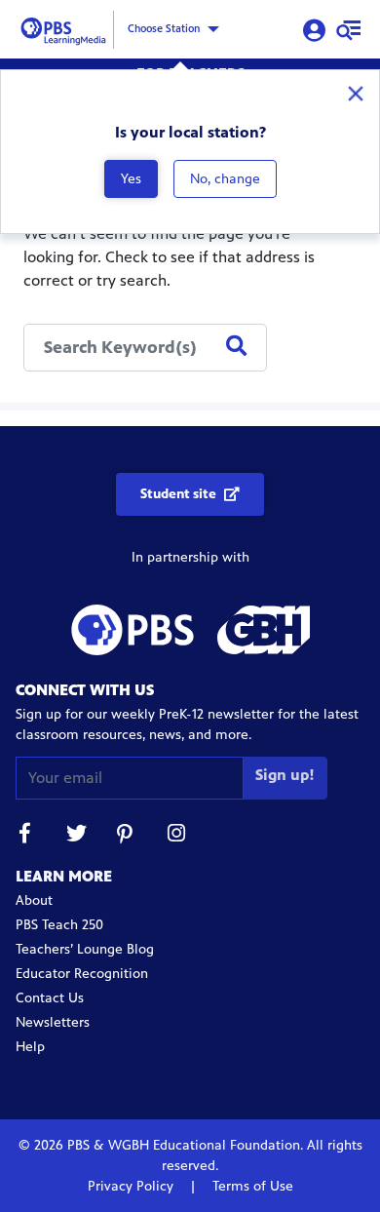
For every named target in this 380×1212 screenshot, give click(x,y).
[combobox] (145, 347)
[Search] (236, 347)
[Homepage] (66, 28)
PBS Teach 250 (59, 925)
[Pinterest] (126, 836)
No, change (225, 179)
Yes (131, 179)
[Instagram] (177, 836)
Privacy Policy (132, 1186)
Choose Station (164, 28)
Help (30, 1046)
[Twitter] (76, 836)
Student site (178, 494)
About (34, 900)
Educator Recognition (82, 973)
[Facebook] (25, 836)
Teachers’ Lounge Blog (85, 949)
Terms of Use (251, 1186)
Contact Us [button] (50, 998)
